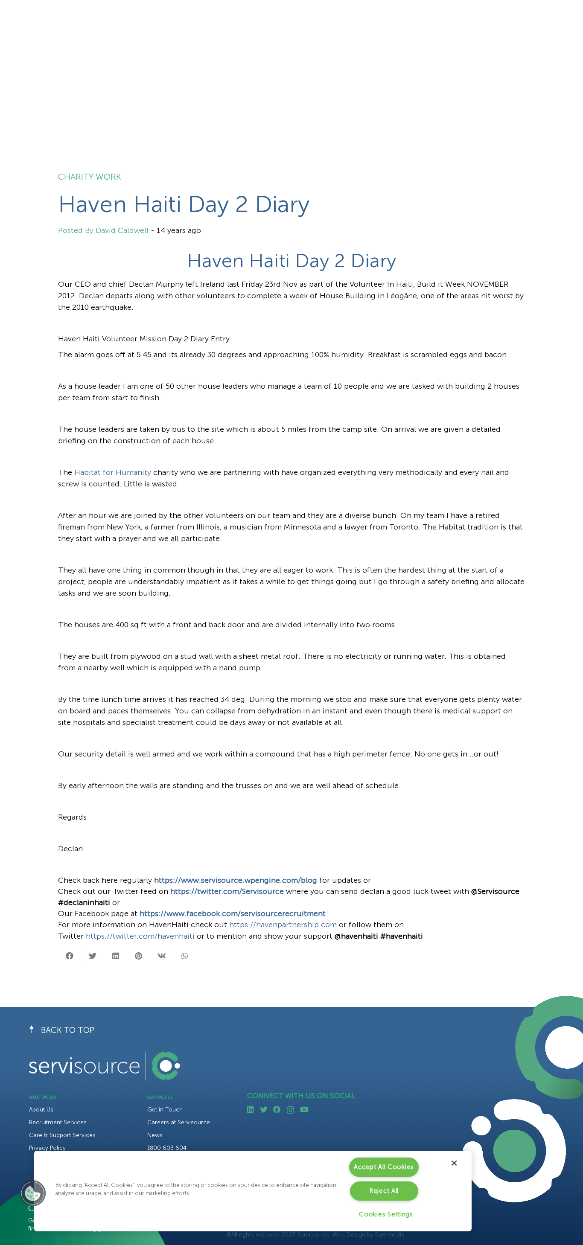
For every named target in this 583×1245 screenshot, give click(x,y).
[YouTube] (304, 1110)
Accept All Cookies (384, 1167)
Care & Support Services (62, 1135)
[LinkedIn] (250, 1110)
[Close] (454, 1163)
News (155, 1135)
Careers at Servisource (178, 1122)
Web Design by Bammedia (368, 1234)
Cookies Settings (386, 1214)
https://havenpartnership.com (283, 924)
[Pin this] (138, 955)
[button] (33, 1193)
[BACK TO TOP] (35, 1030)
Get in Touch (165, 1109)
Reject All (384, 1191)
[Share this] (69, 955)
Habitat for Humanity (112, 472)
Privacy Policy (47, 1148)
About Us (41, 1109)
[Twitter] (264, 1110)
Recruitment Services (58, 1122)
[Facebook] (277, 1110)
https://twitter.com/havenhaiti (140, 936)
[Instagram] (290, 1110)
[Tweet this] (92, 955)
